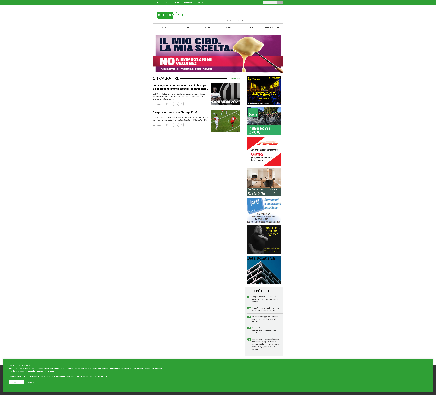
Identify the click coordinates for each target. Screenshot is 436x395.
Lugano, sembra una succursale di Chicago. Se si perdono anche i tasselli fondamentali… (180, 87)
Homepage (164, 28)
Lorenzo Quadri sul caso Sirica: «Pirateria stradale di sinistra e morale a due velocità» (264, 330)
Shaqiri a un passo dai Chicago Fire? (175, 112)
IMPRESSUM (189, 2)
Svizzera (207, 28)
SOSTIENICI (175, 2)
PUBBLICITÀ (162, 2)
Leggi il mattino (272, 28)
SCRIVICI (201, 2)
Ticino (186, 28)
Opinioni (250, 28)
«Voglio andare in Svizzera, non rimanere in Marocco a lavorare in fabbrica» (265, 299)
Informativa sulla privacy (43, 371)
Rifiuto (31, 382)
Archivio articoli (234, 78)
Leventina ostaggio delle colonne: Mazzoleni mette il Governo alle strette (265, 319)
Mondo (229, 28)
